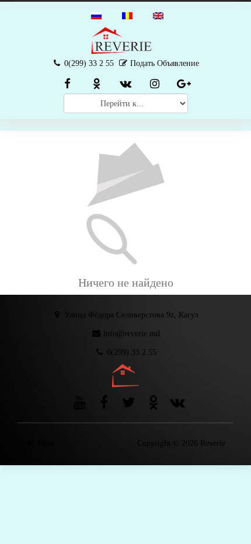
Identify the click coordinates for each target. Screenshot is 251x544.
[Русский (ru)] (96, 15)
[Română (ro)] (127, 15)
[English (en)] (158, 15)
